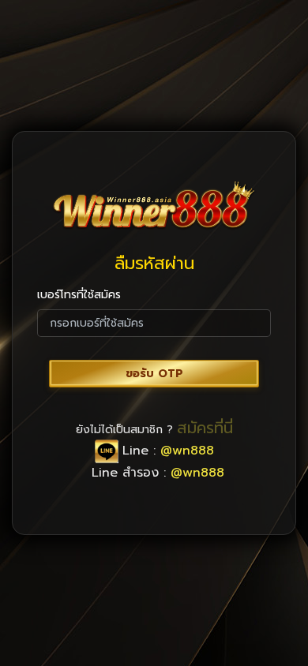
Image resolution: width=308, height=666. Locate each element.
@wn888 (187, 450)
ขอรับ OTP (154, 373)
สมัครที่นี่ (205, 428)
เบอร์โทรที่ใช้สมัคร (79, 294)
